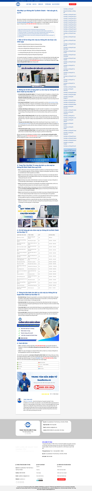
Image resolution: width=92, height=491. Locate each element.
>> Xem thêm (40, 478)
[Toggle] (37, 479)
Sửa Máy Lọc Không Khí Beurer (70, 140)
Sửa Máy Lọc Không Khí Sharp (70, 86)
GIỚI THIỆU (28, 4)
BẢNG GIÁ (40, 4)
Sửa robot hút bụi (40, 475)
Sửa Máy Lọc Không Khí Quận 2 (70, 16)
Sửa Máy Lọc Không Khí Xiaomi (70, 92)
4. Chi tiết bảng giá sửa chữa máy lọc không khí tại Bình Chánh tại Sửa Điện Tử (33, 33)
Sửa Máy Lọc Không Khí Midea (70, 100)
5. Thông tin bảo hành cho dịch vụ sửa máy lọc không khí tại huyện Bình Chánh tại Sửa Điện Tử (36, 35)
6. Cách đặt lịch (21, 36)
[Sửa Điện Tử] (20, 4)
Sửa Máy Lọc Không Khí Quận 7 (70, 27)
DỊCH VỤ (34, 4)
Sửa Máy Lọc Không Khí (68, 8)
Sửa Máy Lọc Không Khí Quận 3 (70, 18)
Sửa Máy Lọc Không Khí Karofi (70, 146)
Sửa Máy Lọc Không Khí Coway (70, 130)
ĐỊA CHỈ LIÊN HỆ (55, 4)
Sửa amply (38, 472)
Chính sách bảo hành (61, 469)
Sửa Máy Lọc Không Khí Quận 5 (70, 22)
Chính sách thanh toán (61, 475)
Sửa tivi (38, 466)
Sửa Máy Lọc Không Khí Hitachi (70, 138)
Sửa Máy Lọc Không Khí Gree (69, 102)
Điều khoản (59, 466)
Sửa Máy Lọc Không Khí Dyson (70, 136)
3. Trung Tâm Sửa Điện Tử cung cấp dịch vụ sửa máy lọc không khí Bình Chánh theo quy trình (36, 32)
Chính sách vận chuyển (61, 472)
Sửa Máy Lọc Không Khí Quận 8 (70, 29)
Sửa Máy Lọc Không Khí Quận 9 (70, 31)
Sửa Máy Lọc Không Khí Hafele (70, 110)
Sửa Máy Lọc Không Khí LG (69, 115)
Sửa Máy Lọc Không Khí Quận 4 (70, 20)
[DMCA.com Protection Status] (39, 480)
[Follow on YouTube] (30, 433)
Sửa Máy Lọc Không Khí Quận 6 (70, 24)
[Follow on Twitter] (19, 482)
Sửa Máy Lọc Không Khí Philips (70, 104)
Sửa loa (38, 469)
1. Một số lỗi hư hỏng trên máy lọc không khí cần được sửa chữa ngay (31, 29)
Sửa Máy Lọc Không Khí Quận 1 (70, 14)
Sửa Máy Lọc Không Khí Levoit (70, 117)
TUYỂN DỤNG (48, 4)
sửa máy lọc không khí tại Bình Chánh (25, 22)
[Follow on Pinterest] (21, 482)
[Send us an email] (28, 433)
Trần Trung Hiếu (29, 401)
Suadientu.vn (22, 479)
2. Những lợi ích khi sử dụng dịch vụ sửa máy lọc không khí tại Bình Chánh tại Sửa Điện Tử (35, 30)
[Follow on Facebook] (26, 433)
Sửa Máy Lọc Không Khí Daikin (70, 94)
